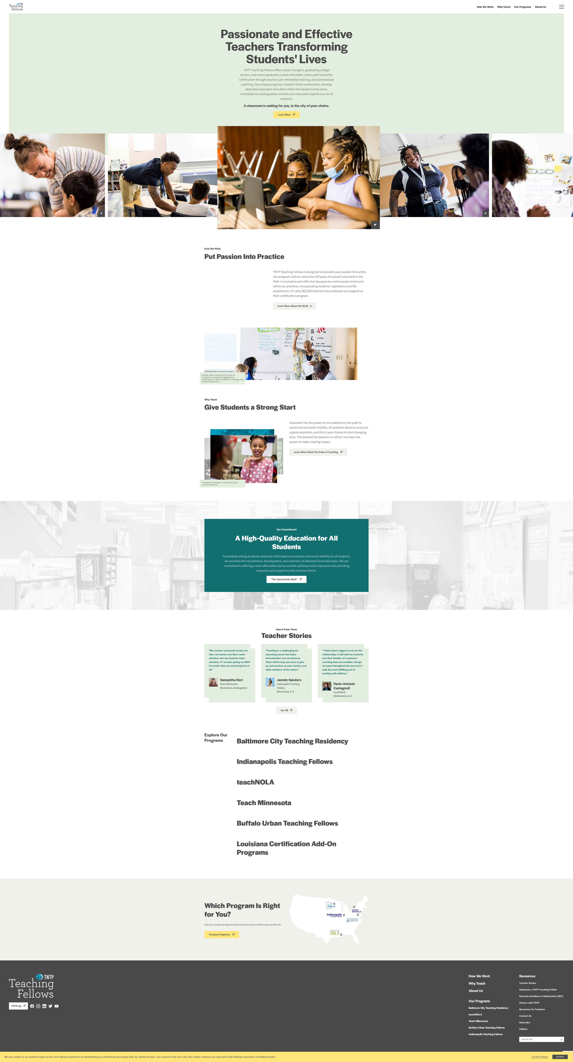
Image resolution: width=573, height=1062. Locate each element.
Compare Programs (219, 934)
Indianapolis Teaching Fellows (285, 761)
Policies (523, 1029)
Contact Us (525, 1015)
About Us (540, 7)
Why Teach (503, 7)
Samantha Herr (231, 679)
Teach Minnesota (264, 802)
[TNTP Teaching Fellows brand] (16, 6)
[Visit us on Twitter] (50, 1005)
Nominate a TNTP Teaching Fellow (538, 989)
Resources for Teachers (532, 1009)
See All (284, 710)
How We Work (485, 7)
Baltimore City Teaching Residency (292, 740)
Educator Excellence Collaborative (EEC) (541, 996)
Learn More (284, 114)
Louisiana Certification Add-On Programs (286, 848)
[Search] (561, 1039)
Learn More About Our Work (293, 306)
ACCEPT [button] (560, 1057)
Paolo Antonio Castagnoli (344, 685)
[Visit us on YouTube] (56, 1005)
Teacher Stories (527, 983)
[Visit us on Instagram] (38, 1005)
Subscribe (524, 1022)
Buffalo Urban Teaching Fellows (287, 822)
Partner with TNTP (529, 1002)
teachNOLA (255, 781)
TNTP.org (16, 1005)
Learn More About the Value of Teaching (316, 452)
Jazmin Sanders (289, 679)
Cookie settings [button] (540, 1056)
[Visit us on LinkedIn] (44, 1005)
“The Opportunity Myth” (284, 579)
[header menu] (561, 6)
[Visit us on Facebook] (32, 1005)
